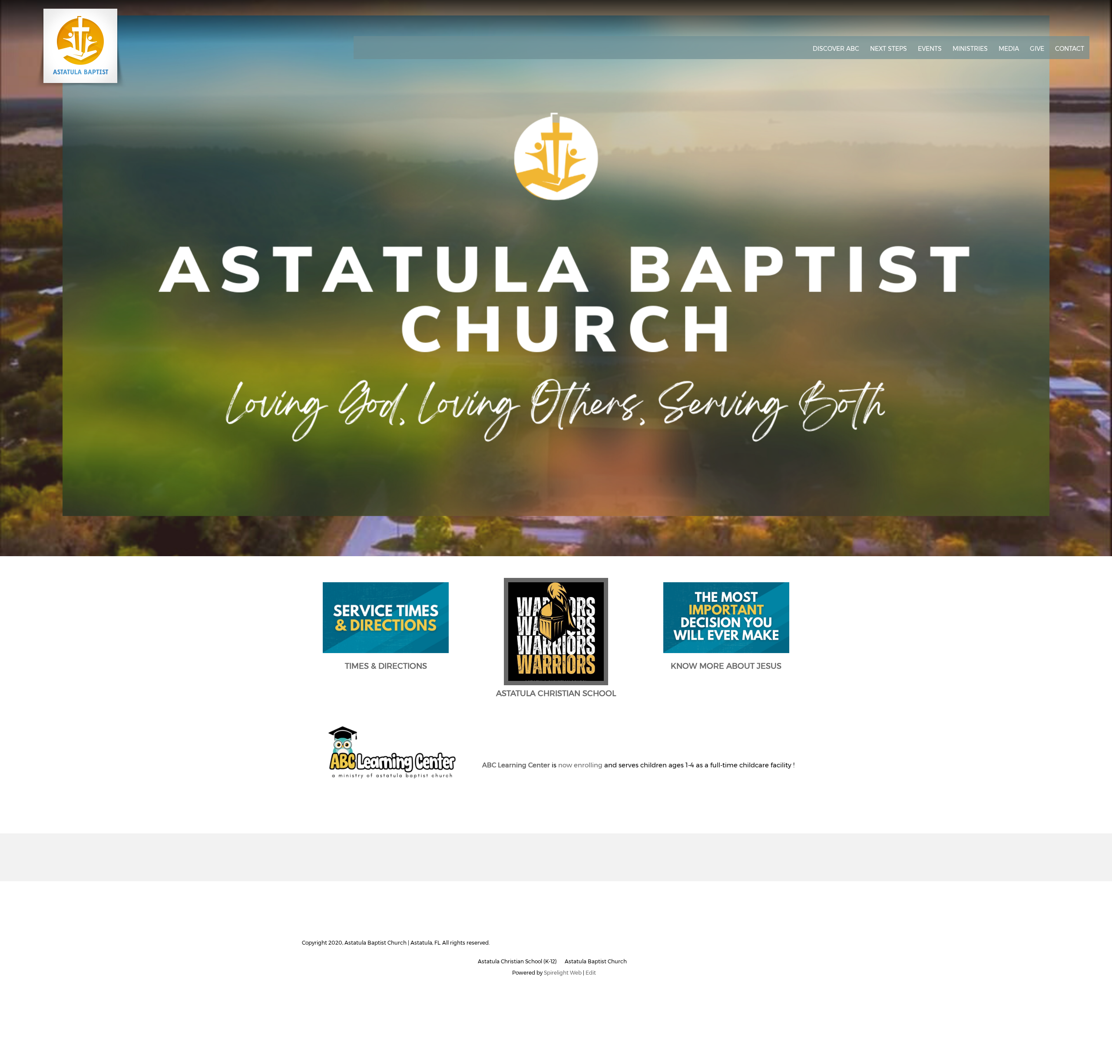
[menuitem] (836, 48)
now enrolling (580, 765)
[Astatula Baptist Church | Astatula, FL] (80, 49)
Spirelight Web (563, 972)
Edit (591, 972)
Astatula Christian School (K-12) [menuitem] (517, 961)
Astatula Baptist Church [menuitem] (596, 961)
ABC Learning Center (516, 765)
